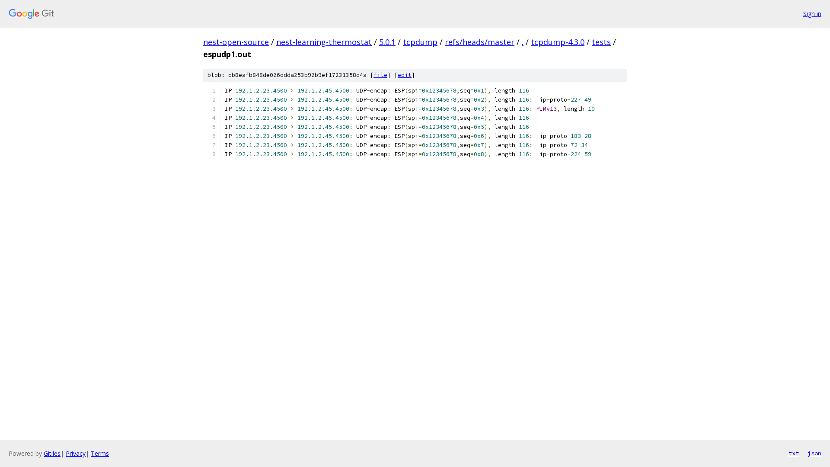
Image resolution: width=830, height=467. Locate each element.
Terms (100, 453)
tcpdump (420, 42)
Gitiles (52, 453)
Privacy (76, 453)
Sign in (812, 14)
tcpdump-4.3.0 (557, 42)
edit (405, 75)
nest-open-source (236, 42)
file (380, 75)
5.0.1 (387, 42)
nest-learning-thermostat (324, 42)
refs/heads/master (479, 42)
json (814, 453)
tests (601, 42)
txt (793, 453)
